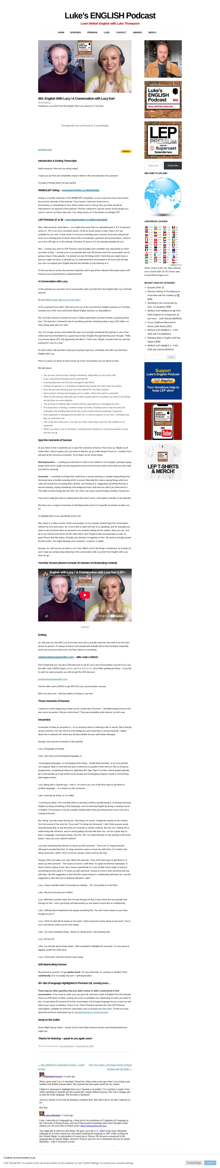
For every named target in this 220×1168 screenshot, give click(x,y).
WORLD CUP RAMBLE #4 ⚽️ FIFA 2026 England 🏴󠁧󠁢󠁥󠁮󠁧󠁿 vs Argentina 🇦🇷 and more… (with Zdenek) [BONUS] (164, 315)
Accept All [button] (210, 1162)
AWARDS (137, 32)
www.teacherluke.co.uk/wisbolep (80, 190)
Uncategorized (66, 1046)
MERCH (152, 32)
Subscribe (172, 165)
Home (61, 32)
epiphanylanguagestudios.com (56, 657)
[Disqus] (85, 1108)
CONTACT (121, 32)
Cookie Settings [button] (194, 1162)
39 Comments (44, 102)
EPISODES (75, 32)
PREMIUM (92, 32)
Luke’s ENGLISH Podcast (110, 15)
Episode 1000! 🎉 (155, 287)
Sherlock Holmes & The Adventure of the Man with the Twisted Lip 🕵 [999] (163, 295)
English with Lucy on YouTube (65, 300)
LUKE (107, 32)
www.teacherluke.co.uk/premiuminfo (86, 219)
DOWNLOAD (45, 150)
